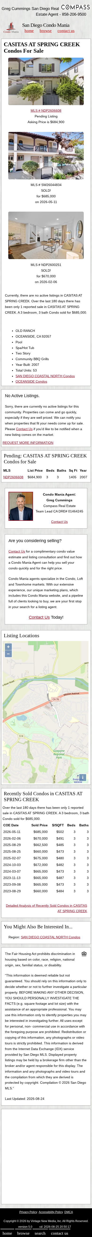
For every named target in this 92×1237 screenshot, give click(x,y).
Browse (46, 30)
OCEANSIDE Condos (31, 381)
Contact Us (66, 30)
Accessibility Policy (51, 1212)
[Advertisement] (46, 1156)
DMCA (68, 1212)
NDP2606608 (13, 477)
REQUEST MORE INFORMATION (28, 443)
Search (40, 1233)
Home (29, 30)
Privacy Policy (28, 1212)
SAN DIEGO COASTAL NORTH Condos (45, 376)
